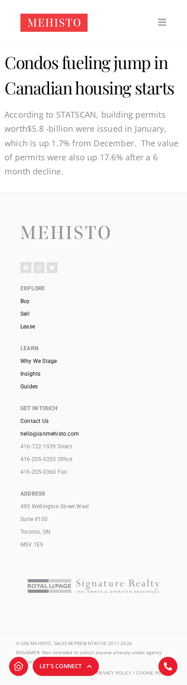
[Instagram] (39, 267)
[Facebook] (25, 267)
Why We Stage (38, 361)
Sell (25, 314)
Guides (29, 386)
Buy (25, 301)
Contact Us (34, 421)
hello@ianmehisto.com (49, 434)
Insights (30, 374)
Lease (27, 326)
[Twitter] (52, 267)
